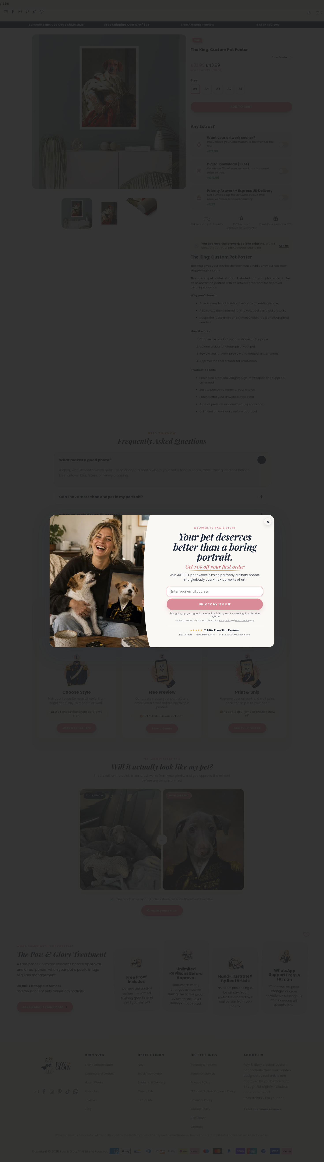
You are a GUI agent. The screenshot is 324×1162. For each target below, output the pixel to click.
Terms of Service (242, 620)
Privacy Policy (225, 620)
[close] (268, 521)
